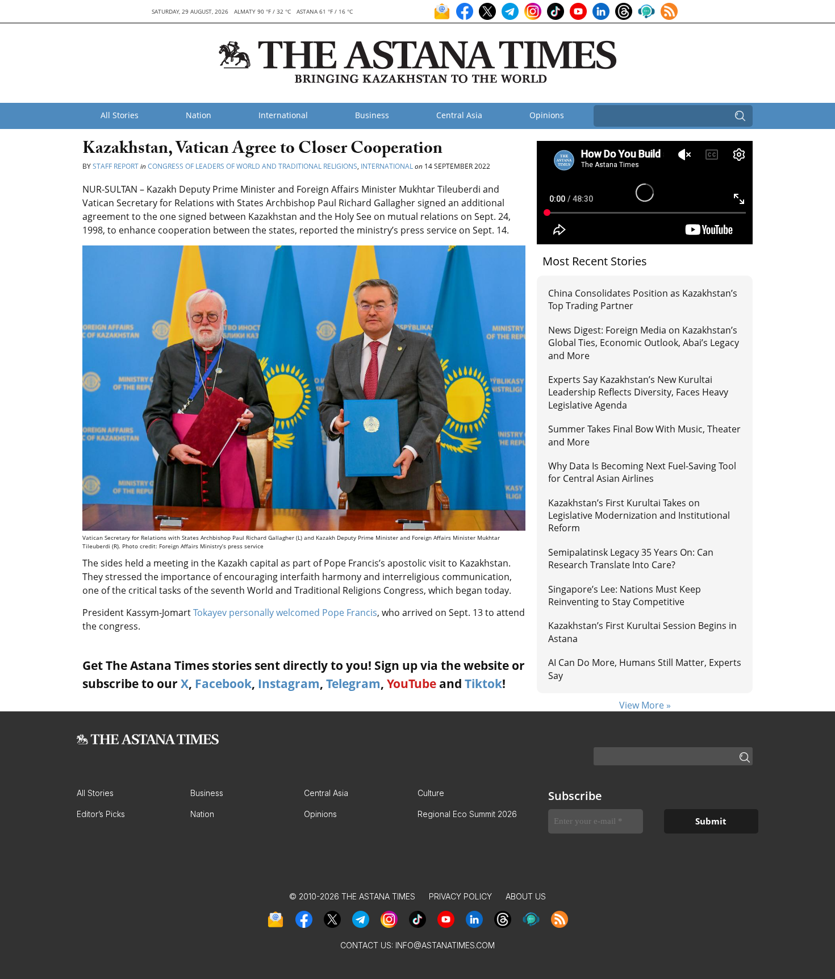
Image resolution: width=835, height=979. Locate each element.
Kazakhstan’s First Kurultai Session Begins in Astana (642, 631)
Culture (431, 793)
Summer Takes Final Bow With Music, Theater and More (644, 435)
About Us (526, 896)
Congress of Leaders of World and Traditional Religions (252, 166)
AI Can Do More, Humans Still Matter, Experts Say (644, 668)
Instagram (289, 683)
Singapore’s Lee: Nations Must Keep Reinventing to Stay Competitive (624, 595)
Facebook (223, 683)
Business (372, 115)
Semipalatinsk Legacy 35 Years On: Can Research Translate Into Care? (630, 558)
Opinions (546, 115)
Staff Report (116, 166)
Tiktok (483, 683)
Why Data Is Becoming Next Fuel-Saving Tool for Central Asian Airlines (642, 472)
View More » (645, 705)
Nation (198, 115)
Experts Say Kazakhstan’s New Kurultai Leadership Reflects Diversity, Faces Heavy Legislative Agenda (638, 392)
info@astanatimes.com (445, 945)
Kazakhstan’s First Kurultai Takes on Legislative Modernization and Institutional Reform (639, 516)
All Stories (120, 115)
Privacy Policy (460, 896)
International (283, 115)
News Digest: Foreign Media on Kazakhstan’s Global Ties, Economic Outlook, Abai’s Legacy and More (643, 343)
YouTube (411, 683)
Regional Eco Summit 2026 (467, 814)
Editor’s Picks (101, 814)
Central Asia (459, 115)
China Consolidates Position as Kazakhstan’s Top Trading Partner (642, 299)
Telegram (353, 683)
